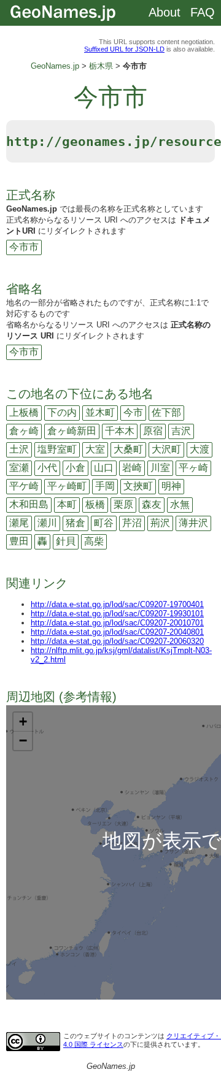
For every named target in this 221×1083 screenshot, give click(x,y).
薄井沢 (193, 523)
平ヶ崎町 (67, 486)
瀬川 (47, 523)
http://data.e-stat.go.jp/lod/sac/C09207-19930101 (117, 613)
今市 (133, 412)
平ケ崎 (24, 486)
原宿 (153, 431)
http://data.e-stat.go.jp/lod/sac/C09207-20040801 (117, 632)
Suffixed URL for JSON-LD (124, 49)
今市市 (24, 247)
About (164, 12)
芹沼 (132, 523)
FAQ (202, 12)
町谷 (104, 523)
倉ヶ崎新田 (71, 431)
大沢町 (166, 449)
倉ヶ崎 (24, 431)
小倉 (75, 467)
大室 (95, 449)
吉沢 (181, 431)
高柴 (94, 541)
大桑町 (128, 449)
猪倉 (75, 523)
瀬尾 (19, 523)
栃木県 (101, 66)
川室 (160, 467)
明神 (171, 486)
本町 (67, 504)
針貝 (66, 541)
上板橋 (24, 412)
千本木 (119, 431)
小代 (47, 467)
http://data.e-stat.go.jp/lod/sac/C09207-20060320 (117, 641)
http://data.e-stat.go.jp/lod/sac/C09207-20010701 (117, 622)
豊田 (19, 541)
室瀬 (19, 467)
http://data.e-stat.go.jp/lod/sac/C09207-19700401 (117, 604)
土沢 (19, 449)
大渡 (199, 449)
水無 (180, 504)
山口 (104, 467)
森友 (151, 504)
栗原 (123, 504)
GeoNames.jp (55, 66)
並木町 (100, 412)
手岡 (105, 486)
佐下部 (166, 412)
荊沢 (160, 523)
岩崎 (132, 467)
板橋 (95, 504)
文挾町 (138, 486)
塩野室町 (57, 449)
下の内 (62, 412)
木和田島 (28, 504)
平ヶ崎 (193, 467)
